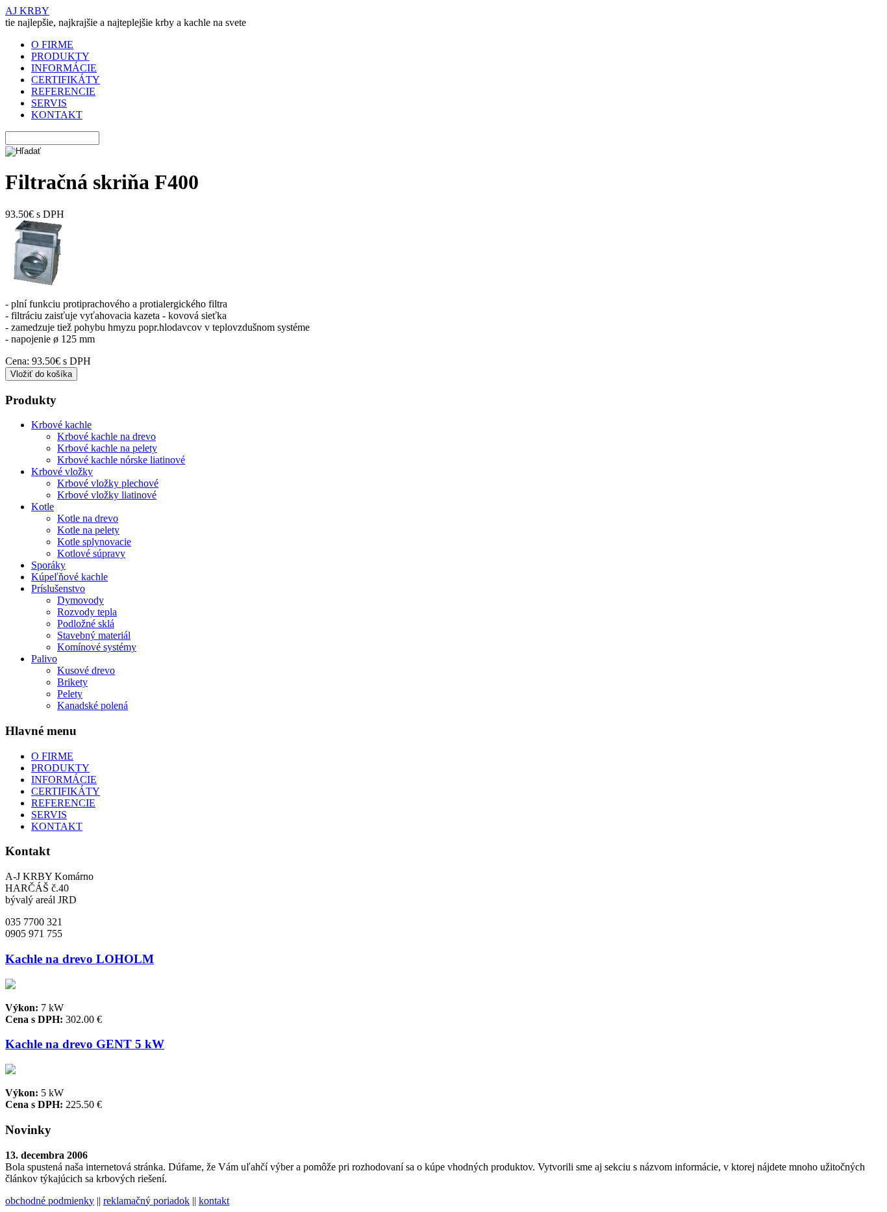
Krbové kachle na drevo (106, 436)
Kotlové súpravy (91, 553)
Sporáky (48, 565)
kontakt (214, 1200)
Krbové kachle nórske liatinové (121, 459)
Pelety (69, 693)
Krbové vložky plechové (107, 483)
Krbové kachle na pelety (107, 448)
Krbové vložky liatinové (106, 494)
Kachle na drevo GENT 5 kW (84, 1044)
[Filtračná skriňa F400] (37, 281)
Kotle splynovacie (94, 541)
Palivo (44, 658)
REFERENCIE (63, 91)
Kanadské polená (92, 705)
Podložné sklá (85, 623)
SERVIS (49, 103)
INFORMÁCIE (64, 67)
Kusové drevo (86, 670)
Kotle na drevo (87, 518)
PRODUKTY (60, 56)
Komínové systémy (96, 646)
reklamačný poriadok (146, 1200)
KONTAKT (56, 114)
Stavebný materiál (94, 635)
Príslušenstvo (58, 588)
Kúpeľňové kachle (69, 576)
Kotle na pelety (88, 529)
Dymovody (80, 600)
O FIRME (52, 44)
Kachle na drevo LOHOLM (79, 959)
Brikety (72, 682)
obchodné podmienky (49, 1200)
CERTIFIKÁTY (65, 79)
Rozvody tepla (87, 611)
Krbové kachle (61, 424)
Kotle (42, 506)
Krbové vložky (62, 471)
